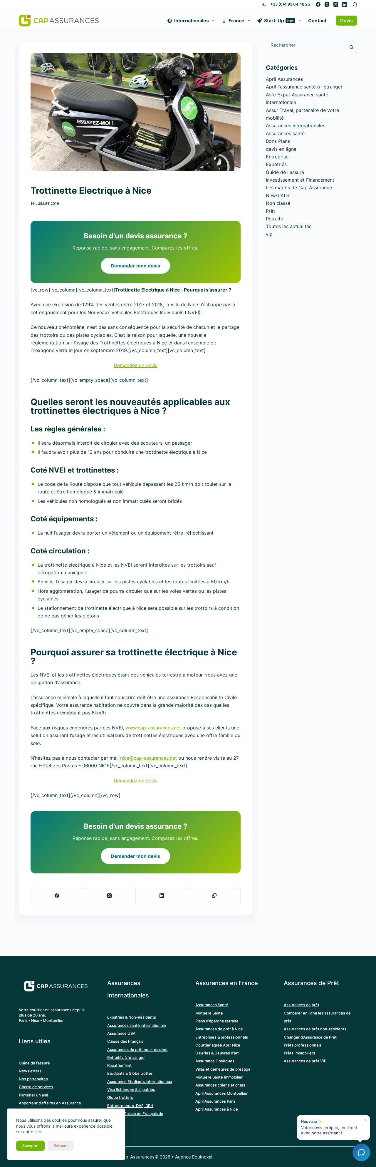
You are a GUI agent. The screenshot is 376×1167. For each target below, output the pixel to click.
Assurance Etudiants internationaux (139, 1081)
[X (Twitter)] (335, 4)
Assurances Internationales (295, 125)
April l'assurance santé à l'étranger (304, 87)
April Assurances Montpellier (221, 1093)
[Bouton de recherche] (351, 47)
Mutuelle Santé (209, 1013)
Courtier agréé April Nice (217, 1045)
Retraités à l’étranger (126, 1057)
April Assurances (284, 79)
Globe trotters (120, 1097)
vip (269, 234)
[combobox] (306, 45)
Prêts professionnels (303, 1045)
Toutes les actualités (288, 226)
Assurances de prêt (301, 1004)
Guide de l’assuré (34, 1063)
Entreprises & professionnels (221, 1037)
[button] (333, 1127)
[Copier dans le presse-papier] (214, 895)
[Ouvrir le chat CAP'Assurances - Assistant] (361, 1152)
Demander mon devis (135, 266)
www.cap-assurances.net (153, 728)
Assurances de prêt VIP (305, 1061)
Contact (317, 21)
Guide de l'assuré (285, 172)
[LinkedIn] (344, 4)
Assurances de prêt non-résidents (315, 1029)
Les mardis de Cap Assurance (299, 187)
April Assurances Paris (215, 1101)
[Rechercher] (355, 4)
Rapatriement (119, 1065)
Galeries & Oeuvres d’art (217, 1053)
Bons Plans (278, 141)
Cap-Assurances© (139, 1157)
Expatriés (276, 164)
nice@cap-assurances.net (148, 758)
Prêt (270, 211)
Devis (346, 21)
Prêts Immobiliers (299, 1053)
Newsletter (278, 195)
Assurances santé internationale (136, 1025)
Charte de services (36, 1086)
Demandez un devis (135, 365)
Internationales (191, 21)
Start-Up (278, 21)
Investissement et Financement (300, 180)
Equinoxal (202, 1157)
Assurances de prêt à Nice (219, 1029)
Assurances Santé (211, 1004)
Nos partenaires (33, 1078)
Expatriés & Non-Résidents (131, 1017)
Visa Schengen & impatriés (131, 1089)
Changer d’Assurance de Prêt (310, 1037)
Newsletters (30, 1071)
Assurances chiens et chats (220, 1085)
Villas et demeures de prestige (223, 1069)
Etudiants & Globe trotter (129, 1073)
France (236, 21)
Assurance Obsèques (214, 1061)
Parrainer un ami (33, 1095)
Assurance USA (121, 1033)
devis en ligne (281, 149)
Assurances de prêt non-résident (137, 1049)
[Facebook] (318, 4)
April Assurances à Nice (216, 1109)
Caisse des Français (125, 1041)
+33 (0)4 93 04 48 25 (290, 4)
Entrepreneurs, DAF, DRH (130, 1105)
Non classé (278, 203)
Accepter (30, 1145)
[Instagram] (327, 4)
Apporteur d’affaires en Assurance (50, 1103)
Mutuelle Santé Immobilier (219, 1077)
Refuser (60, 1145)
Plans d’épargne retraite (217, 1021)
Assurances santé (285, 133)
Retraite (274, 219)
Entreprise (277, 157)
